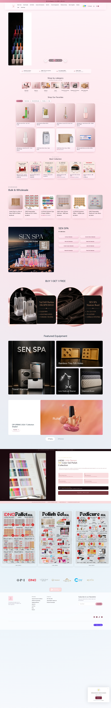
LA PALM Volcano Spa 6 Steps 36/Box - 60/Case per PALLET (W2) (47, 212)
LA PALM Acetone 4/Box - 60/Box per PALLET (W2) (78, 212)
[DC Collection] (48, 550)
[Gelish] (63, 522)
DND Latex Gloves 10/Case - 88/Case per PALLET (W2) (62, 212)
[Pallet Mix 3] (19, 545)
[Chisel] (48, 522)
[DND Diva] (48, 559)
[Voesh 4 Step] (94, 528)
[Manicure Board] (91, 381)
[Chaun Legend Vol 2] (47, 542)
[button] (90, 6)
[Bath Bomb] (82, 520)
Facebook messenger (51, 602)
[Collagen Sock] (92, 544)
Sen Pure (33, 606)
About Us (33, 604)
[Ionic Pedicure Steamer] (67, 381)
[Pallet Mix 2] (8, 545)
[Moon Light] (91, 559)
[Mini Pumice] (8, 532)
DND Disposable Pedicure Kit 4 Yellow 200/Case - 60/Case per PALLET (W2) (31, 212)
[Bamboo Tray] (92, 551)
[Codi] (92, 536)
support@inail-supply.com (52, 600)
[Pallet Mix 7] (29, 558)
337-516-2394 (49, 598)
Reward (33, 609)
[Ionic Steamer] (92, 520)
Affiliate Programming (36, 600)
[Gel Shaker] (81, 551)
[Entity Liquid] (82, 528)
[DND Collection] (63, 550)
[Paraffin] (19, 532)
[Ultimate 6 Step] (102, 544)
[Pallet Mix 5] (8, 558)
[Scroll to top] (108, 705)
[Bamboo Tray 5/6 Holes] (79, 354)
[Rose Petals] (103, 528)
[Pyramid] (63, 532)
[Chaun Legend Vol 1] (63, 542)
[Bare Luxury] (82, 536)
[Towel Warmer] (31, 367)
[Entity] (48, 533)
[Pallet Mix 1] (29, 532)
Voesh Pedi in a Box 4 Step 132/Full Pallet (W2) (15, 212)
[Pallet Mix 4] (29, 545)
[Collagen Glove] (82, 544)
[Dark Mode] (84, 6)
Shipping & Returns (35, 602)
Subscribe (99, 603)
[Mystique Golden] (102, 536)
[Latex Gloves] (8, 522)
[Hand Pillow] (81, 559)
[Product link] (15, 206)
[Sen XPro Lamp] (102, 520)
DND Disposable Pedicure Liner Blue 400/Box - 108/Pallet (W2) (95, 212)
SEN (57, 287)
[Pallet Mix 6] (19, 558)
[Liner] (19, 522)
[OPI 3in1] (63, 559)
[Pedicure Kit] (30, 522)
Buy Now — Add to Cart (83, 493)
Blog (33, 607)
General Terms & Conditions (37, 598)
